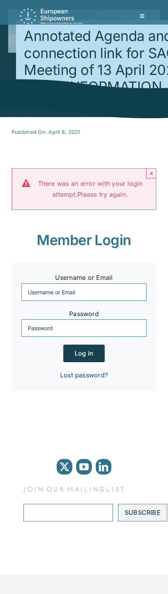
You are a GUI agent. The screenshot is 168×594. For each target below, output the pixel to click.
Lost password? (84, 375)
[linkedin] (103, 467)
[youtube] (84, 467)
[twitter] (64, 467)
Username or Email (84, 277)
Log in (84, 353)
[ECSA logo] (53, 11)
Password (84, 314)
